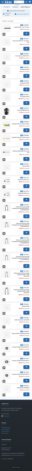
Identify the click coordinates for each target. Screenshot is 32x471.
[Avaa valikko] (2, 2)
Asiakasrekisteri (5, 427)
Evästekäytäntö (5, 429)
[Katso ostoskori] (29, 1)
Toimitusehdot (5, 431)
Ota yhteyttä (4, 433)
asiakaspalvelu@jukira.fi (23, 14)
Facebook (6, 416)
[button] (26, 34)
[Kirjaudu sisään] (26, 2)
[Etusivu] (8, 2)
